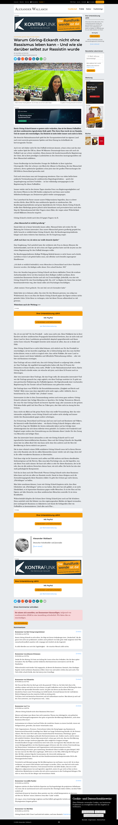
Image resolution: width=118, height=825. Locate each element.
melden (78, 631)
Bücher (22, 2)
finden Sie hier (90, 67)
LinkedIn (33, 58)
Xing (37, 58)
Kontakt (84, 2)
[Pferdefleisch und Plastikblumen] (94, 141)
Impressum (92, 820)
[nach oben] (59, 822)
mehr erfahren (95, 44)
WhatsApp (41, 58)
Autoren (16, 2)
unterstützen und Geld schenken (48, 322)
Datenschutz (101, 820)
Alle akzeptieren (88, 812)
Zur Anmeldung (21, 623)
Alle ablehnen (100, 812)
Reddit (22, 58)
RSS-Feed (73, 2)
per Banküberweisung (48, 326)
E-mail (44, 58)
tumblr (26, 58)
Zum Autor (38, 546)
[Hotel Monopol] (101, 141)
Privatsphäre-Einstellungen (93, 815)
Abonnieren (91, 70)
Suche (78, 2)
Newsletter (35, 2)
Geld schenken (95, 36)
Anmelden (92, 2)
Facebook (19, 58)
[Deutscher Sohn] (88, 141)
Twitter (15, 58)
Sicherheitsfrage (91, 58)
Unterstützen (100, 2)
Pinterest (30, 58)
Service (27, 2)
